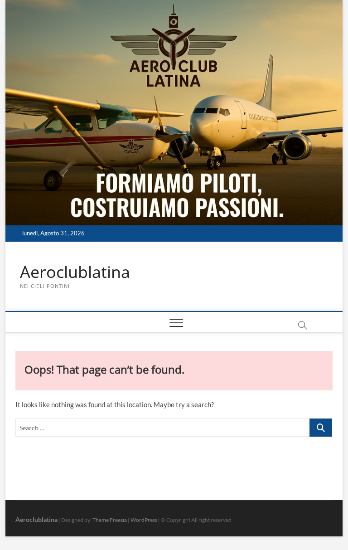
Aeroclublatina (75, 272)
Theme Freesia (109, 519)
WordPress (143, 519)
